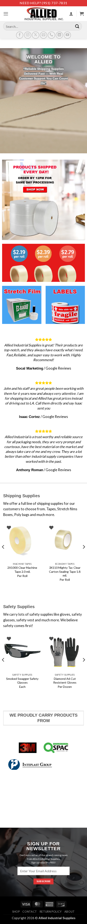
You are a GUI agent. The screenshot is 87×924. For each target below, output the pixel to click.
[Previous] (3, 555)
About (69, 911)
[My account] (71, 13)
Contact (29, 911)
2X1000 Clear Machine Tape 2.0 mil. (22, 569)
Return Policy (51, 911)
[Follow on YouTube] (67, 35)
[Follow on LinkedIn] (59, 35)
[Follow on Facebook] (19, 35)
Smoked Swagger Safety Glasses (22, 680)
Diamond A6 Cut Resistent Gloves (64, 680)
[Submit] (77, 26)
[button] (5, 13)
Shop (16, 911)
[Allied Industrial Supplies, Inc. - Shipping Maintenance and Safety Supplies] (43, 14)
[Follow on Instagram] (27, 35)
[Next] (83, 555)
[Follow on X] (35, 35)
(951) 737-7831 (54, 3)
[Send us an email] (43, 35)
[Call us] (51, 35)
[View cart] (82, 13)
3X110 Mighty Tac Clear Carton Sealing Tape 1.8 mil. (64, 571)
